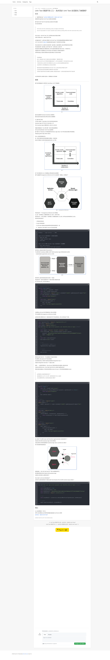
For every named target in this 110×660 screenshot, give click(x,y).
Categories (25, 2)
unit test (44, 517)
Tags (30, 2)
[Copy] (88, 230)
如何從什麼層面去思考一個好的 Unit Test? (53, 17)
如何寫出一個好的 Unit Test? (41, 514)
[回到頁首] (94, 657)
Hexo (24, 653)
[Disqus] (62, 573)
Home (14, 2)
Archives (19, 2)
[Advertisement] (62, 543)
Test (39, 8)
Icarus (27, 653)
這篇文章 (45, 42)
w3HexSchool (50, 517)
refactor (38, 517)
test (41, 517)
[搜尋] (97, 2)
